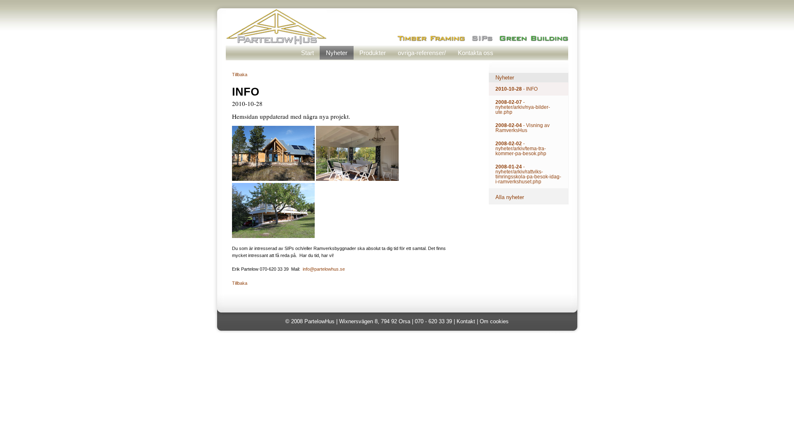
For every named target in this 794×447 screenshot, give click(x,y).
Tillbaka (239, 74)
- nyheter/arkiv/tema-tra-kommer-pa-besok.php (520, 148)
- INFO (516, 89)
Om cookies (494, 321)
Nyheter (336, 52)
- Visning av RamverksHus (522, 128)
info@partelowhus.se (324, 269)
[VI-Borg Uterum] (357, 179)
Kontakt (466, 321)
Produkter (372, 52)
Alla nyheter (509, 197)
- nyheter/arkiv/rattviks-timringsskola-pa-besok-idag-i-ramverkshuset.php (528, 174)
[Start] (276, 42)
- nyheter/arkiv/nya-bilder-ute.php (522, 107)
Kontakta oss (475, 52)
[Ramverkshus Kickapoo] (273, 179)
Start (307, 52)
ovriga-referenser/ (422, 52)
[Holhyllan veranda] (273, 236)
